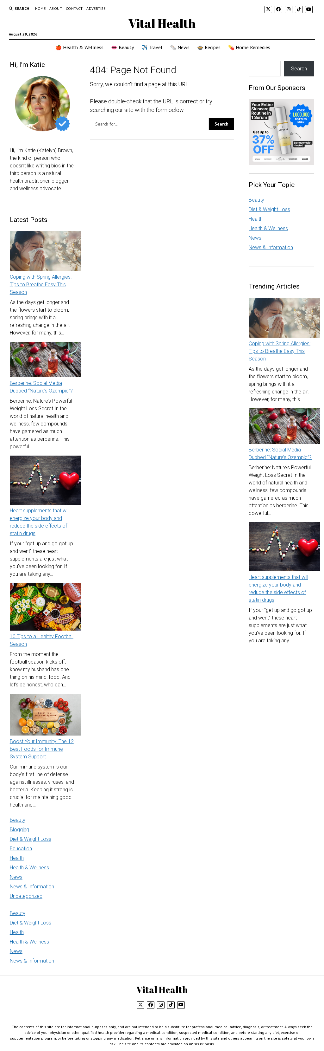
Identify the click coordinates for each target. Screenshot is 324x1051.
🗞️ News (180, 47)
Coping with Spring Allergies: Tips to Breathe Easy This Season (41, 284)
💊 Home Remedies (249, 47)
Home (40, 8)
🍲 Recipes (209, 47)
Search (299, 69)
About (55, 8)
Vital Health (162, 23)
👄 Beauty (122, 47)
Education (21, 849)
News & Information (32, 887)
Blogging (19, 830)
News (16, 877)
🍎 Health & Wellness (79, 47)
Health (17, 858)
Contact (74, 8)
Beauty (17, 820)
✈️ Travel (151, 47)
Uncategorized (26, 896)
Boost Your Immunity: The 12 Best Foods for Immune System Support (42, 749)
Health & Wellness (29, 868)
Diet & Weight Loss (30, 839)
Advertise (95, 8)
